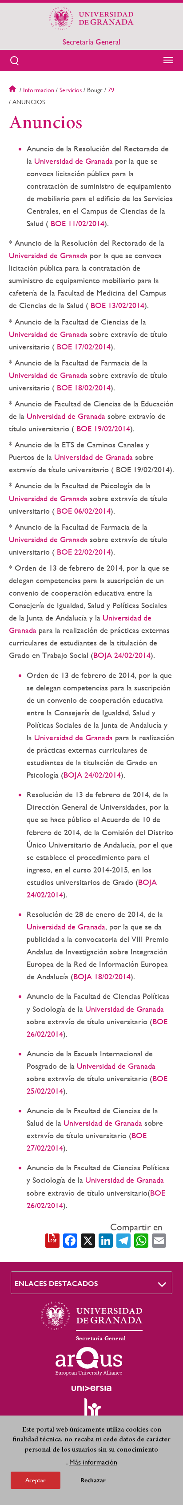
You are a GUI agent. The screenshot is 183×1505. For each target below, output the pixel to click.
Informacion (38, 89)
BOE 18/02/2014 (83, 387)
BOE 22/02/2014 (83, 551)
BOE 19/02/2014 (102, 428)
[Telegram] (123, 1240)
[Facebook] (70, 1240)
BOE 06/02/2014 (83, 510)
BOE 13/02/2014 (116, 305)
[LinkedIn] (106, 1240)
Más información (93, 1462)
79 (111, 89)
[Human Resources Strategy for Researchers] (91, 1412)
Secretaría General (91, 41)
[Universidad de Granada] (91, 18)
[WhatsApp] (141, 1240)
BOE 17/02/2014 (83, 346)
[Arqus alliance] (89, 1361)
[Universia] (91, 1388)
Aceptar (35, 1480)
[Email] (159, 1240)
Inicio (13, 89)
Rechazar (93, 1480)
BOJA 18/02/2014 (102, 976)
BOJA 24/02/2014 (122, 655)
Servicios (71, 89)
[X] (88, 1240)
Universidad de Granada (73, 161)
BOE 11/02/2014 (76, 223)
